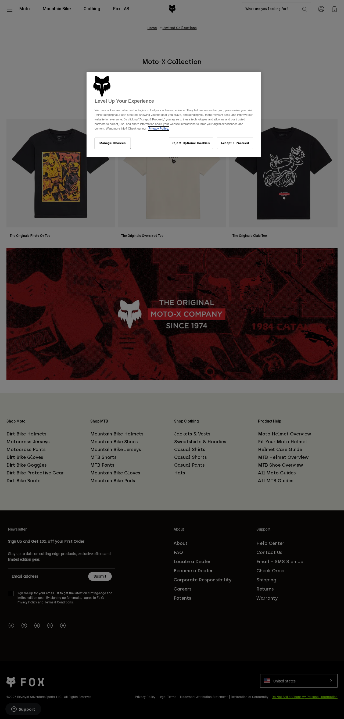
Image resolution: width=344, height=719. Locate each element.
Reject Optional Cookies (191, 143)
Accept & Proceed (235, 143)
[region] (174, 115)
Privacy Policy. (159, 128)
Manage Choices (112, 143)
